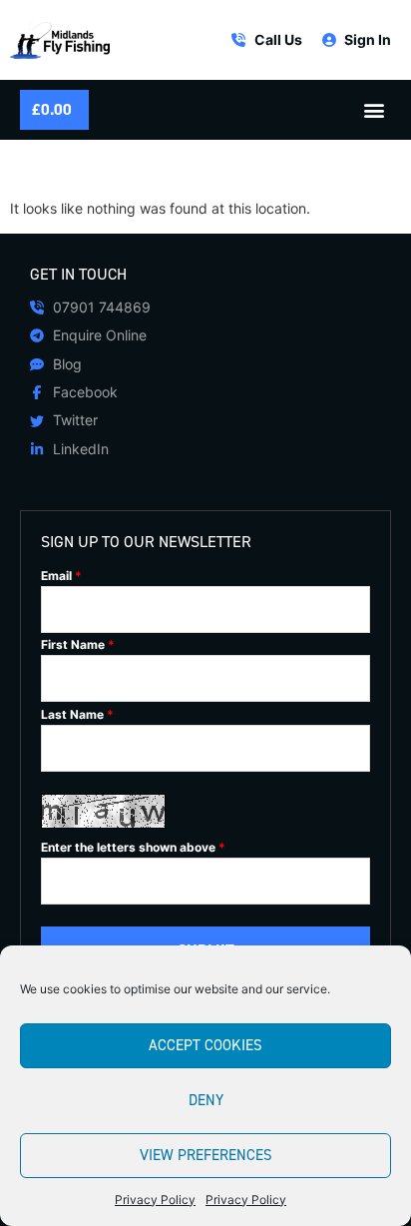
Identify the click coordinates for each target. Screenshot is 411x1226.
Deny (206, 1100)
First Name (78, 645)
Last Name (77, 715)
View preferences (206, 1155)
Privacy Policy (155, 1199)
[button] (374, 110)
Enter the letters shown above (133, 848)
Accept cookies (205, 1045)
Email (61, 576)
